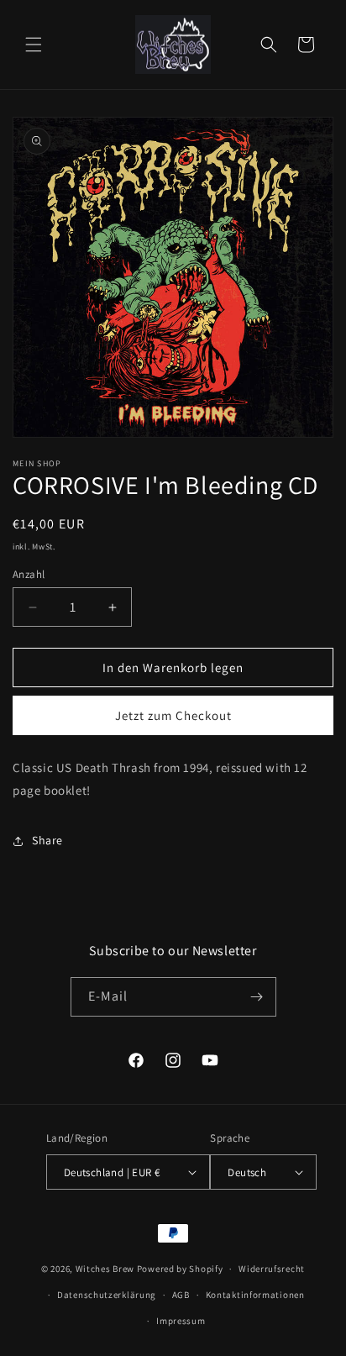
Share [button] (47, 840)
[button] (33, 44)
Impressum (180, 1321)
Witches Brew (105, 1269)
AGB (181, 1295)
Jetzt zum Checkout (173, 715)
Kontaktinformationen (255, 1295)
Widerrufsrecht (272, 1269)
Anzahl (29, 574)
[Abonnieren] (257, 997)
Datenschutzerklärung (106, 1295)
